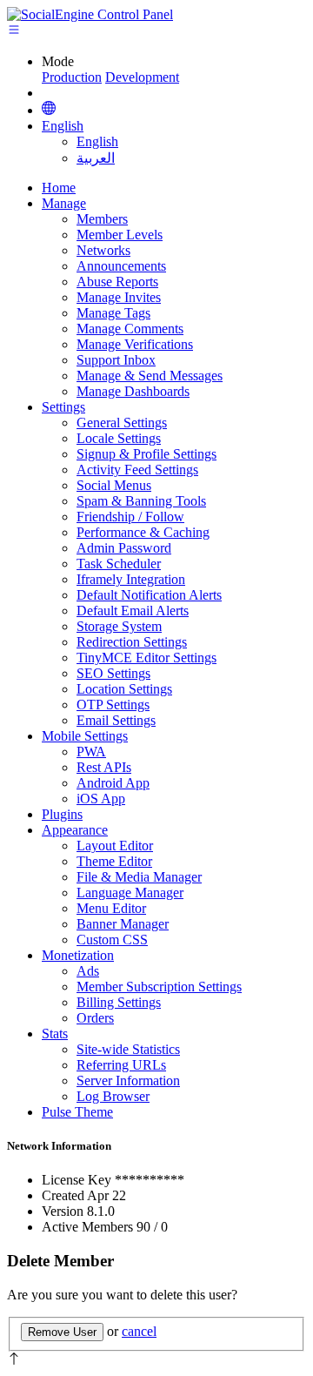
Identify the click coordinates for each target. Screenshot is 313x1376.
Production (72, 77)
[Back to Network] (49, 109)
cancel (139, 1331)
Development (142, 77)
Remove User (62, 1332)
